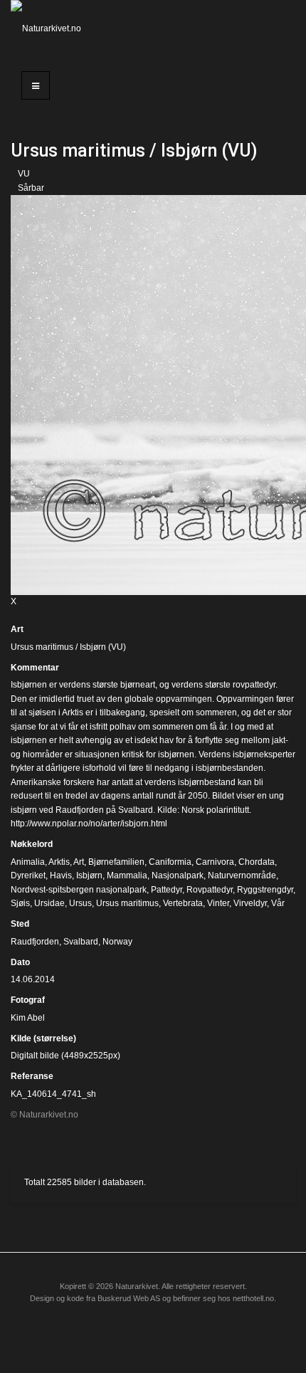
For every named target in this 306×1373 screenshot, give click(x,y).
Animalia (28, 862)
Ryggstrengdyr (265, 890)
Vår (278, 903)
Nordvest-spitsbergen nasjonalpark (79, 890)
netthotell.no (253, 1298)
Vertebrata (183, 903)
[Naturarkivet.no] (51, 28)
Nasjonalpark (178, 875)
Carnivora (215, 862)
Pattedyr (166, 890)
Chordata (256, 862)
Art (17, 629)
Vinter (218, 903)
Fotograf (28, 1000)
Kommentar (35, 668)
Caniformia (170, 862)
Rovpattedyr (209, 890)
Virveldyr (250, 903)
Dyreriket (28, 875)
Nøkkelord (32, 844)
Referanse (32, 1076)
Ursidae (49, 903)
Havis (61, 875)
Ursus (80, 903)
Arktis (59, 862)
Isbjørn (89, 875)
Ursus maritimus (127, 903)
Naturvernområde (242, 875)
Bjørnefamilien (116, 862)
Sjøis (20, 903)
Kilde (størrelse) (43, 1038)
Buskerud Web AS (128, 1298)
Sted (20, 924)
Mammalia (127, 875)
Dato (20, 962)
